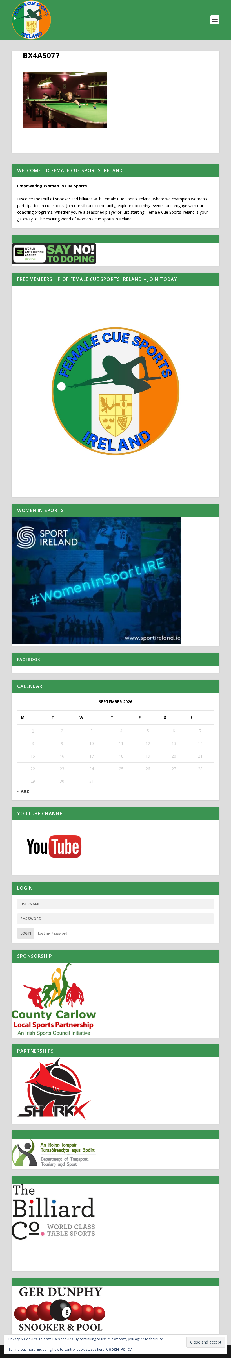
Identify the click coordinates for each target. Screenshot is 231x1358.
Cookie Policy (119, 1349)
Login (26, 933)
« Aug (23, 791)
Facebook (29, 659)
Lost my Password (52, 933)
